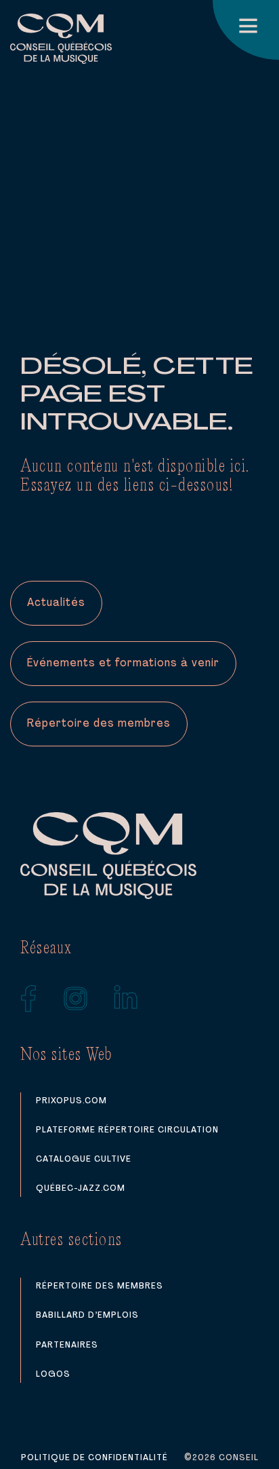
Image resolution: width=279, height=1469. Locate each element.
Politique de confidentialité (94, 1458)
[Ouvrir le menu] (246, 30)
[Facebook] (28, 999)
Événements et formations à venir (123, 663)
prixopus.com (71, 1101)
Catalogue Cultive (83, 1159)
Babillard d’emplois (87, 1315)
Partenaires (67, 1345)
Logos (53, 1374)
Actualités (56, 603)
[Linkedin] (125, 999)
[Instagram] (75, 999)
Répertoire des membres (99, 724)
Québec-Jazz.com (80, 1188)
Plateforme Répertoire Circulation (127, 1130)
